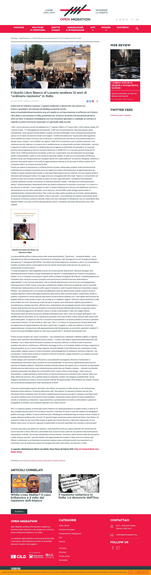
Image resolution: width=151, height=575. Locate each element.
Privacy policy (64, 556)
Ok (131, 572)
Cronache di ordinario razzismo (33, 460)
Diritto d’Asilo (64, 526)
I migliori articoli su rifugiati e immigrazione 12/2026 (124, 85)
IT (132, 20)
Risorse (62, 541)
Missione (62, 552)
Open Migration (75, 12)
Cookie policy (141, 572)
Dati (60, 537)
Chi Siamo (63, 548)
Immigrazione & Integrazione (70, 534)
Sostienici (19, 511)
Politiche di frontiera (67, 530)
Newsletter (63, 560)
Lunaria (55, 460)
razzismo (62, 460)
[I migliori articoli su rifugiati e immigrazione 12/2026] (125, 80)
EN (137, 20)
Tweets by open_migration (120, 115)
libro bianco (48, 460)
